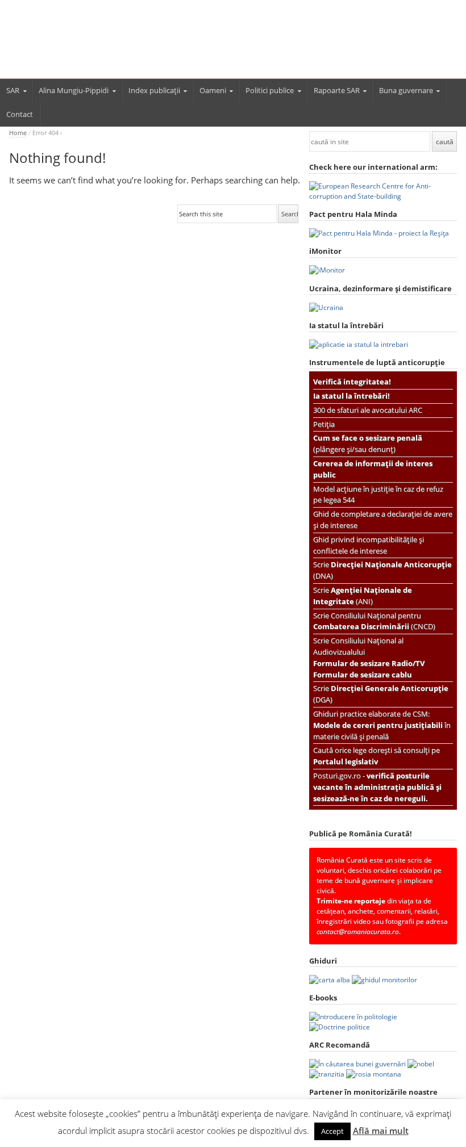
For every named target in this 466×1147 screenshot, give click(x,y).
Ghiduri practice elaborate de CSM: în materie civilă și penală (382, 725)
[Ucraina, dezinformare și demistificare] (327, 270)
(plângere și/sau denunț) (367, 443)
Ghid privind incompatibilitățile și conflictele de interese (368, 545)
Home (18, 132)
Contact (19, 114)
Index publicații (154, 90)
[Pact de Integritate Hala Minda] (379, 233)
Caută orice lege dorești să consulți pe (376, 756)
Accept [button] (332, 1131)
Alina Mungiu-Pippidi (74, 90)
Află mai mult (381, 1130)
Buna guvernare (406, 90)
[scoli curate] (383, 196)
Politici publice (270, 90)
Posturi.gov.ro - (377, 787)
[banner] (233, 44)
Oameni (212, 90)
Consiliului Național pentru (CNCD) (374, 621)
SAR (12, 90)
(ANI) (362, 595)
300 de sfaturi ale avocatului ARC (367, 410)
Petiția (324, 424)
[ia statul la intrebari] (358, 344)
